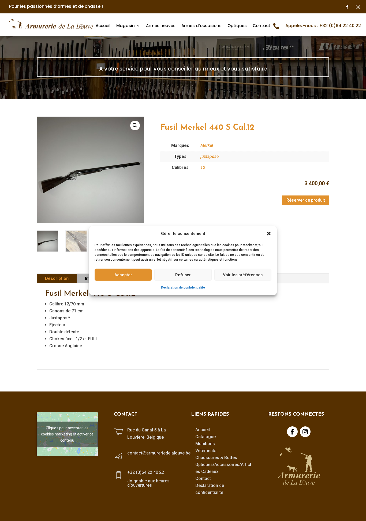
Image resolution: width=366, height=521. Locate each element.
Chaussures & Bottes (216, 457)
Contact (261, 26)
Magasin (125, 26)
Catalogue (205, 436)
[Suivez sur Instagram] (358, 7)
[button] (268, 233)
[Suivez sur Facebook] (347, 7)
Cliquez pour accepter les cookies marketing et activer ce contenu (67, 434)
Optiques (237, 26)
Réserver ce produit (305, 200)
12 (202, 167)
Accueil (103, 26)
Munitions (205, 443)
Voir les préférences (243, 274)
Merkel (206, 145)
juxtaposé (209, 156)
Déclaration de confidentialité (183, 287)
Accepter (123, 274)
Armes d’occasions (201, 26)
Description (57, 278)
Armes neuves (160, 26)
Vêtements (205, 450)
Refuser (183, 274)
